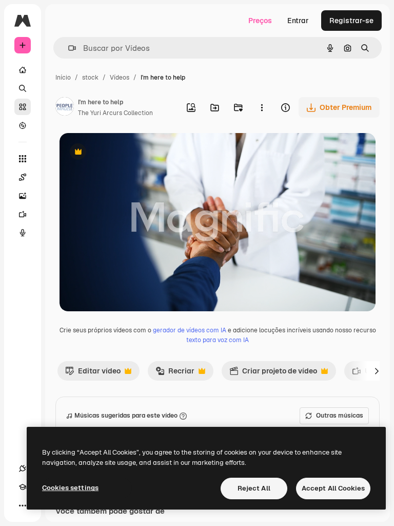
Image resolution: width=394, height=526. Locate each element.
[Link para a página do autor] (64, 108)
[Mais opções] (261, 107)
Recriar (174, 373)
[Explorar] (22, 125)
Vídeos (119, 77)
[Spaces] (22, 177)
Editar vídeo (93, 373)
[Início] (22, 70)
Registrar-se (351, 20)
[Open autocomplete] (68, 48)
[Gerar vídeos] (22, 214)
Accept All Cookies (333, 488)
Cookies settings (70, 487)
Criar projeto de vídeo (273, 373)
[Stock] (22, 107)
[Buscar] (22, 88)
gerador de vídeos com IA (189, 330)
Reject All (254, 488)
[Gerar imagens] (22, 195)
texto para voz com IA (217, 340)
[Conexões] (22, 468)
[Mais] (22, 505)
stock (90, 77)
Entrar (298, 20)
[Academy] (22, 487)
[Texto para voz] (22, 232)
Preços (260, 20)
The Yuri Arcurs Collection (115, 113)
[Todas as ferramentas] (22, 159)
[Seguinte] (376, 371)
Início (63, 77)
